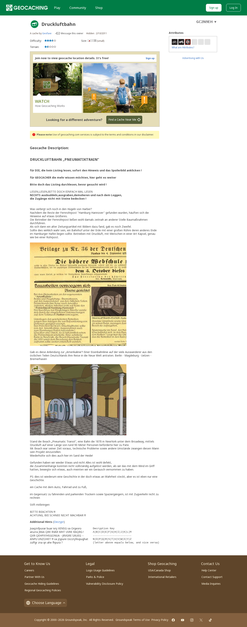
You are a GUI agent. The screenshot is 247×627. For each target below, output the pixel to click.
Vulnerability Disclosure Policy (104, 583)
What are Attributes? (183, 47)
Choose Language (46, 602)
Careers (29, 570)
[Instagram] (191, 620)
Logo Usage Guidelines (100, 570)
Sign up (213, 7)
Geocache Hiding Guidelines (42, 583)
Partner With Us (34, 577)
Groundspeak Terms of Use (133, 620)
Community (77, 8)
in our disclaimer (143, 134)
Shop (99, 8)
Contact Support (211, 577)
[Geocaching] (27, 8)
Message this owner (72, 33)
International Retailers (162, 577)
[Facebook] (173, 620)
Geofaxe (47, 33)
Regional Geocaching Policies (43, 590)
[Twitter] (201, 620)
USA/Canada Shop (159, 570)
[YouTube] (182, 620)
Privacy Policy (159, 620)
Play (57, 8)
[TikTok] (210, 620)
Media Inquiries (211, 583)
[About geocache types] (34, 24)
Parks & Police (95, 577)
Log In (233, 7)
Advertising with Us (193, 58)
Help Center (208, 570)
